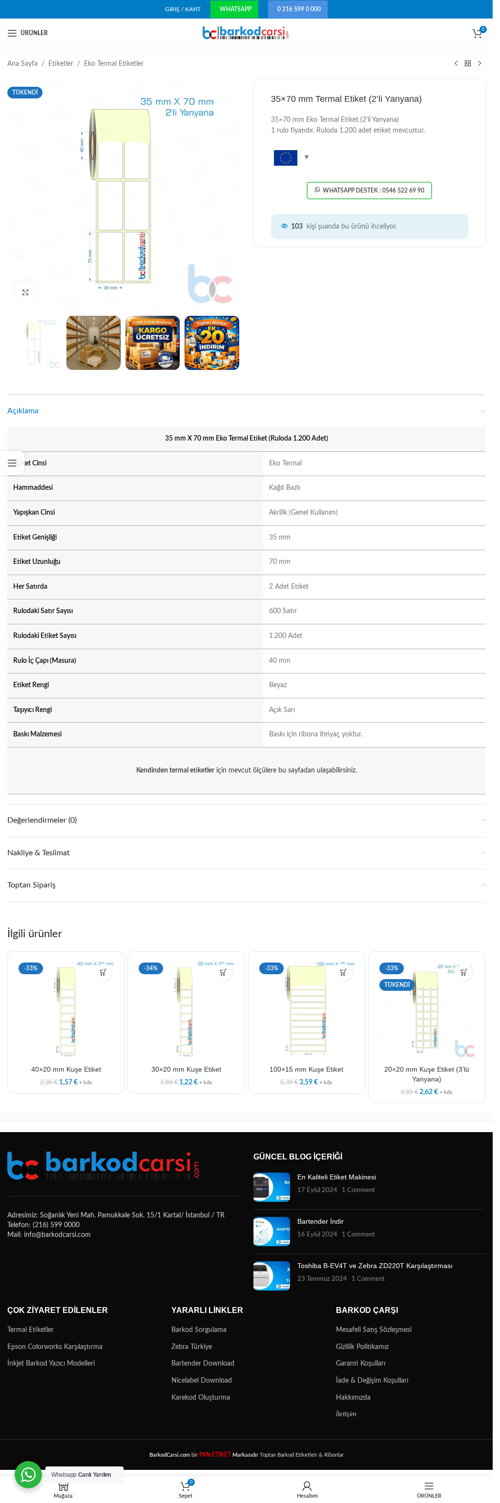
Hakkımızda (353, 1397)
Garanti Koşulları (360, 1363)
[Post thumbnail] (271, 1187)
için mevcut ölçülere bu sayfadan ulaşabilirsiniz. (246, 770)
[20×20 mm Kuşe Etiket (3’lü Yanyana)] (427, 1009)
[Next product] (479, 64)
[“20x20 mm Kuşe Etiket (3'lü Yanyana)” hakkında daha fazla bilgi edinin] (464, 972)
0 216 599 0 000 (299, 9)
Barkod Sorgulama (199, 1330)
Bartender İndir (320, 1221)
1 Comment (358, 1190)
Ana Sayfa (22, 63)
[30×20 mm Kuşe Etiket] (186, 1009)
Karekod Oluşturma (200, 1397)
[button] (103, 972)
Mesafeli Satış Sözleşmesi (374, 1330)
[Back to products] (468, 64)
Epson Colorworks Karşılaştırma (55, 1347)
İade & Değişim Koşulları (372, 1380)
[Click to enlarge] (26, 293)
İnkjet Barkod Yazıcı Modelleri (51, 1363)
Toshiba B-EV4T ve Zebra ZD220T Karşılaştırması (375, 1266)
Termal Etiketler (30, 1330)
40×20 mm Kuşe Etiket (66, 1069)
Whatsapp (235, 9)
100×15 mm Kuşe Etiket (306, 1069)
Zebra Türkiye (191, 1347)
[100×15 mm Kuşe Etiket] (306, 1009)
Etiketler (60, 63)
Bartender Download (202, 1363)
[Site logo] (246, 33)
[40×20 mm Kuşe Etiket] (66, 1009)
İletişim (346, 1414)
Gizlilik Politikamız (362, 1347)
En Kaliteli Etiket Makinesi (336, 1177)
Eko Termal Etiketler (114, 63)
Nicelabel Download (201, 1380)
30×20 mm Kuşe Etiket (186, 1069)
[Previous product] (456, 64)
